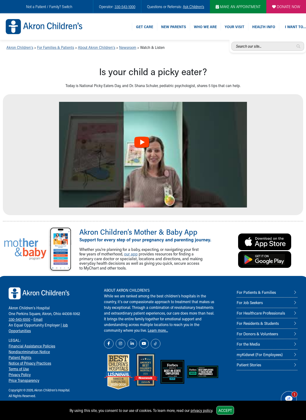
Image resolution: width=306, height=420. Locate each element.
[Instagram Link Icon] (120, 343)
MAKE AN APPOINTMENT (240, 6)
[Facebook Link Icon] (109, 343)
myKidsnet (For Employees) (260, 354)
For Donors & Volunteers (257, 333)
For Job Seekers (250, 302)
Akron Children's (19, 47)
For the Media (248, 344)
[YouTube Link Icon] (144, 343)
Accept (225, 410)
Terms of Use (19, 368)
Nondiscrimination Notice (29, 351)
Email (38, 319)
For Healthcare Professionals (261, 313)
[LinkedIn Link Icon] (132, 343)
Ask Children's (193, 6)
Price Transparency (24, 380)
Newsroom (127, 47)
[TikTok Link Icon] (155, 343)
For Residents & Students (258, 323)
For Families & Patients (55, 47)
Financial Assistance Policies (32, 345)
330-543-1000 (125, 6)
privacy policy (201, 410)
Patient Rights (20, 357)
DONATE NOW (288, 6)
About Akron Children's (96, 47)
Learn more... (158, 330)
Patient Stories (249, 364)
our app (131, 254)
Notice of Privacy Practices (30, 363)
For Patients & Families (256, 292)
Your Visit (234, 26)
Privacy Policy (20, 374)
